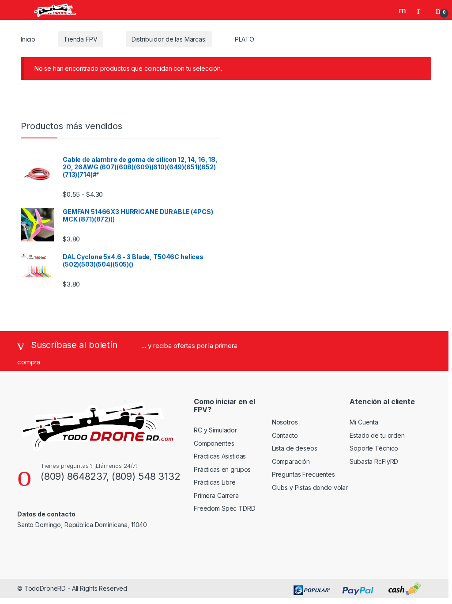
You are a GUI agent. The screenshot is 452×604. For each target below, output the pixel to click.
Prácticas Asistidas (220, 456)
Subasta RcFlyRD (374, 461)
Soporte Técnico (374, 448)
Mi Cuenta (364, 422)
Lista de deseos (294, 448)
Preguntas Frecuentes (303, 474)
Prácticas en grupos (222, 469)
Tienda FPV (81, 39)
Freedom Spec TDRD (225, 508)
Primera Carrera (216, 495)
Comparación (291, 461)
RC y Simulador (215, 430)
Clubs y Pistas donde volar (310, 487)
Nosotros (285, 422)
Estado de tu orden (377, 435)
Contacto (285, 435)
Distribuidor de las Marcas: (169, 39)
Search (403, 10)
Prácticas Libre (215, 482)
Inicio (28, 39)
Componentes (214, 443)
